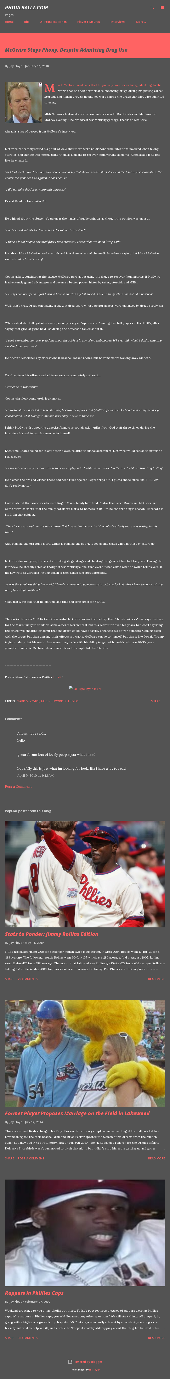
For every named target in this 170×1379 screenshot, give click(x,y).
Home (9, 22)
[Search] (152, 7)
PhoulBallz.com (26, 7)
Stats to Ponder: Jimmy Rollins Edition (51, 934)
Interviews (117, 22)
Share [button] (155, 701)
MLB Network (52, 701)
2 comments (28, 979)
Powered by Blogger (87, 1362)
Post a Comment (18, 786)
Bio (26, 22)
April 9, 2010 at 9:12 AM (35, 775)
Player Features (88, 22)
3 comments (28, 1338)
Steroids (71, 701)
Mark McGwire (28, 701)
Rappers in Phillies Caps (34, 1292)
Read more (156, 979)
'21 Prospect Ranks (53, 22)
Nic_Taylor (94, 1369)
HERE (57, 677)
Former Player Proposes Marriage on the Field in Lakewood (77, 1113)
